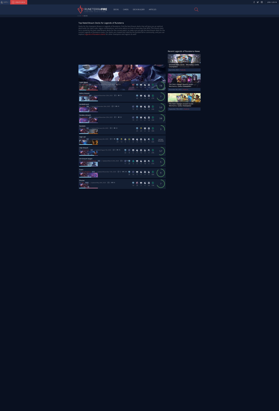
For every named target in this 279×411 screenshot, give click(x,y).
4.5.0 (87, 182)
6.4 (90, 84)
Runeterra (95, 9)
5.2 (99, 161)
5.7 (92, 150)
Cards (125, 9)
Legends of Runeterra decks (95, 34)
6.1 (87, 128)
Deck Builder (139, 9)
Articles (152, 9)
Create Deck (20, 2)
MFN (6, 2)
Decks (116, 9)
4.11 (93, 172)
